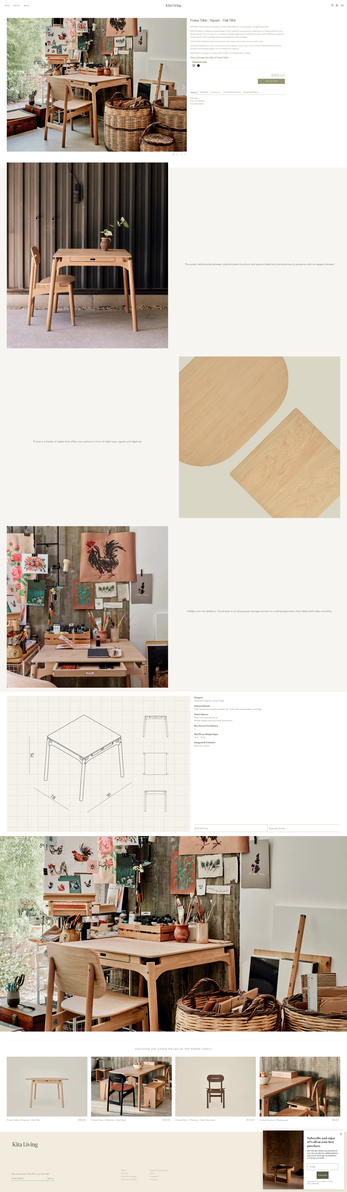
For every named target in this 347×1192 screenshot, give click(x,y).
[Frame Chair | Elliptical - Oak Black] (131, 1087)
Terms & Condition (128, 1179)
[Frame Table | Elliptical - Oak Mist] (47, 1087)
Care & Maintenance (158, 1170)
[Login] (336, 5)
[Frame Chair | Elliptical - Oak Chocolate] (215, 1087)
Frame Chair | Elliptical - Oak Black (108, 1119)
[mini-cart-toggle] (342, 5)
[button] (183, 87)
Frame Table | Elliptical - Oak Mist (23, 1119)
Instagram (154, 1176)
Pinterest (154, 1179)
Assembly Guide (277, 828)
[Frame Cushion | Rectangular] (300, 1087)
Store (152, 1173)
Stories (16, 5)
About (26, 5)
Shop (7, 5)
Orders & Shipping (128, 1176)
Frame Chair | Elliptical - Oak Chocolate (195, 1119)
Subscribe (322, 1175)
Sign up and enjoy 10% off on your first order (30, 1173)
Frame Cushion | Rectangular (274, 1119)
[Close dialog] (340, 1134)
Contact (124, 1173)
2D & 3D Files (201, 828)
